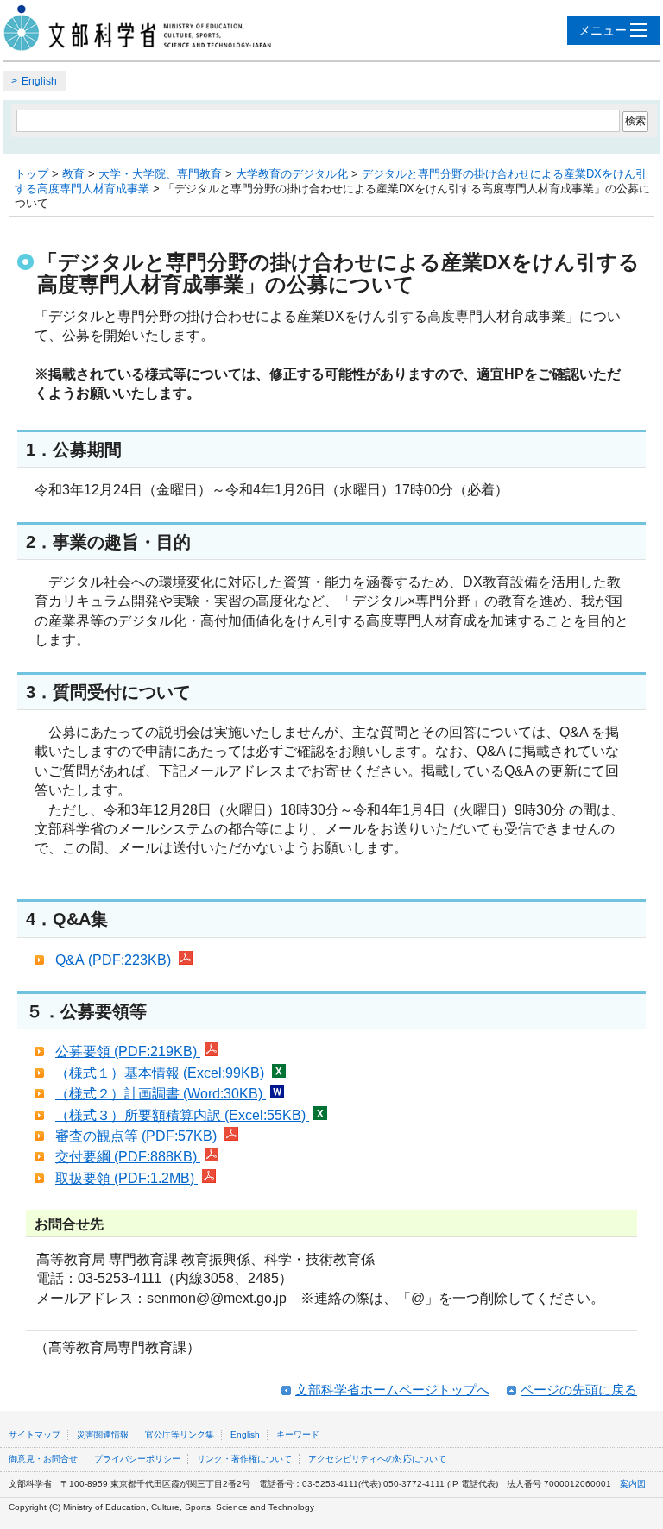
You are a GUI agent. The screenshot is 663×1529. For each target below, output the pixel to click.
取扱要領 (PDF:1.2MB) (126, 1178)
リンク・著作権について (244, 1458)
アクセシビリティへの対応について (377, 1458)
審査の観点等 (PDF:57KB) (137, 1136)
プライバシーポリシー (137, 1458)
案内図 (633, 1483)
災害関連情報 (103, 1434)
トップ (31, 173)
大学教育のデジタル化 (292, 173)
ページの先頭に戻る (579, 1389)
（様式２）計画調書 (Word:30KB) (160, 1093)
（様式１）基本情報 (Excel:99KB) (161, 1073)
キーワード (297, 1434)
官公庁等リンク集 (179, 1434)
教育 (73, 173)
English (39, 81)
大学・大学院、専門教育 (160, 173)
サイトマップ (34, 1434)
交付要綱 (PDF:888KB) (127, 1156)
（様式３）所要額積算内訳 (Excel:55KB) (182, 1115)
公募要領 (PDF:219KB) (127, 1051)
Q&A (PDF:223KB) (114, 960)
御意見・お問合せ (43, 1458)
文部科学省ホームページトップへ (392, 1389)
